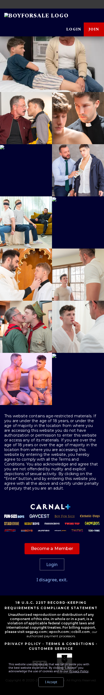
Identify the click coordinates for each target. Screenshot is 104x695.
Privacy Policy (23, 644)
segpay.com (36, 632)
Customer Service (51, 649)
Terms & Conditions (70, 644)
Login (73, 29)
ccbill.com (80, 632)
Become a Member (52, 548)
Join (94, 29)
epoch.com (59, 632)
